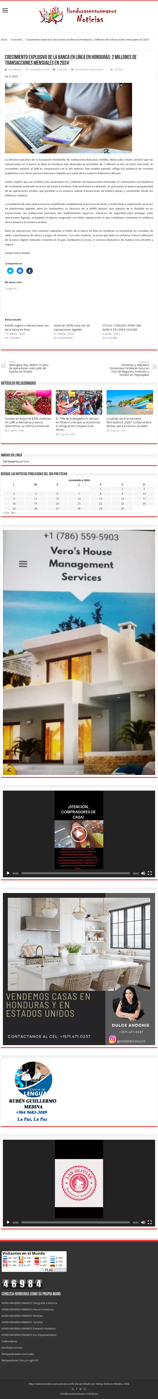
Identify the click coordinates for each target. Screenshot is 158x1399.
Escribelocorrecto (12, 1347)
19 (35, 503)
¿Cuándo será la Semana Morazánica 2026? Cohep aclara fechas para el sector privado (129, 422)
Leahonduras (9, 1341)
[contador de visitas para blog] (22, 1283)
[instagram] (84, 1388)
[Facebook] (77, 1388)
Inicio (4, 39)
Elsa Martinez (15, 69)
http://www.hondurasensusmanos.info (51, 1383)
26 (35, 508)
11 (14, 498)
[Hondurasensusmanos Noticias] (79, 14)
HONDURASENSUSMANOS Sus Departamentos (29, 1334)
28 (79, 508)
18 (14, 503)
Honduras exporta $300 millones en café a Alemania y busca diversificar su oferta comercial (28, 422)
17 (144, 498)
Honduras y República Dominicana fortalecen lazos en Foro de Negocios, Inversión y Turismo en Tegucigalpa (129, 368)
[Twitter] (80, 1388)
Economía (16, 39)
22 (100, 503)
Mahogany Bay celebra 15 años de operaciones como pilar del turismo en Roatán (29, 367)
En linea (16, 461)
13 (57, 498)
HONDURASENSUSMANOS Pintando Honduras (29, 1328)
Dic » (13, 512)
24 (144, 503)
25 (14, 508)
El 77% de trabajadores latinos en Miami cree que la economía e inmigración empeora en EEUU (78, 424)
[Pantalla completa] (150, 873)
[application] (79, 834)
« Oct (6, 512)
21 (79, 503)
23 (122, 503)
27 (57, 508)
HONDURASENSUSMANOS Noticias (22, 1315)
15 (100, 498)
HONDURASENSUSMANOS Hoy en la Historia (27, 1309)
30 (122, 508)
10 (144, 493)
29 (100, 508)
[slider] (76, 873)
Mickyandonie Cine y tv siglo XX (20, 1360)
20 (57, 503)
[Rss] (73, 1388)
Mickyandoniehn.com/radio (18, 1354)
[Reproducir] (8, 873)
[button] (79, 834)
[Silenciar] (143, 873)
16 (122, 498)
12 (35, 498)
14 (79, 498)
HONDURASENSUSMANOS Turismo (22, 1322)
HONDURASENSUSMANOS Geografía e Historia (29, 1303)
